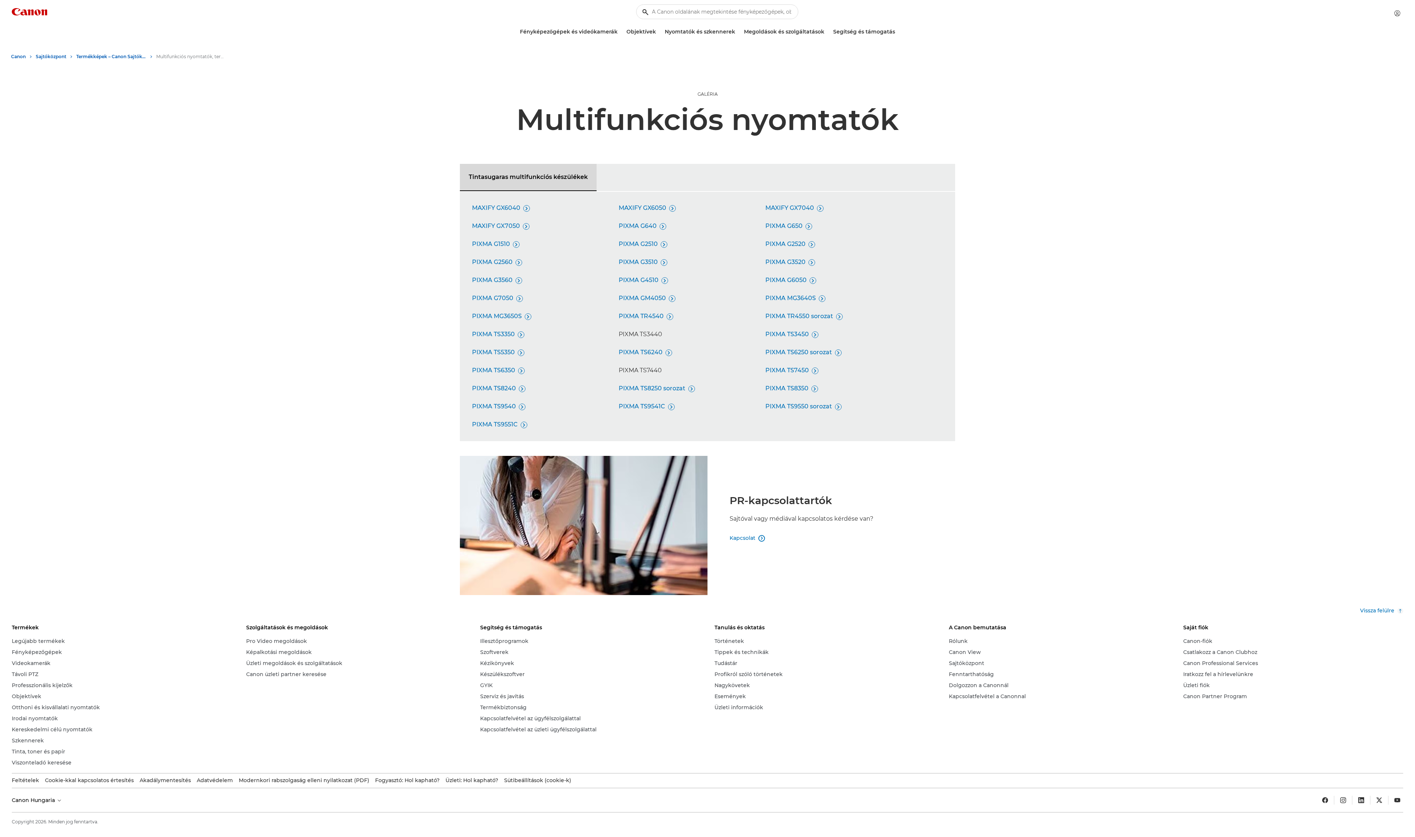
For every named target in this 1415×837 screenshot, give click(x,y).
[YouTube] (1397, 800)
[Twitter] (1379, 800)
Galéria (708, 94)
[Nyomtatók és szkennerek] (738, 32)
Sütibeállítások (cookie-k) (537, 780)
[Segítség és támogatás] (898, 32)
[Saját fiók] (1397, 13)
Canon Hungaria (34, 800)
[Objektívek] (659, 32)
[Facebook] (1325, 800)
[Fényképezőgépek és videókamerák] (620, 32)
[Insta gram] (1343, 800)
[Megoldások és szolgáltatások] (827, 32)
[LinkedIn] (1361, 800)
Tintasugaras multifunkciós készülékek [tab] (528, 176)
